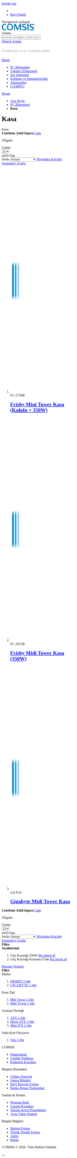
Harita (14, 1140)
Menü (6, 60)
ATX (17, 1018)
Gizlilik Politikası (22, 1058)
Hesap (6, 93)
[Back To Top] (3, 1155)
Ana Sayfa (17, 101)
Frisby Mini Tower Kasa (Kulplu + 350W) (37, 407)
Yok (17, 1040)
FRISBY (20, 981)
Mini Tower (22, 1003)
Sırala (5, 159)
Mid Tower (22, 999)
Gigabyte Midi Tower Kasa (40, 901)
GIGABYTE (23, 985)
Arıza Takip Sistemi (23, 1114)
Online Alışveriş (21, 1076)
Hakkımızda (18, 1054)
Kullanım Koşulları (23, 1062)
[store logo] (18, 29)
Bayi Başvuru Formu (24, 1084)
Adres (14, 1136)
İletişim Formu (20, 1128)
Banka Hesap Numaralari (27, 1088)
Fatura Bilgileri (20, 1080)
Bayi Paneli (18, 14)
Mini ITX (21, 1025)
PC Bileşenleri (20, 104)
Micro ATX (22, 1022)
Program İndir (19, 1102)
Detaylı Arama (11, 41)
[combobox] (21, 37)
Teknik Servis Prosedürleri (28, 1110)
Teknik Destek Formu (25, 1132)
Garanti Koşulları (22, 1106)
